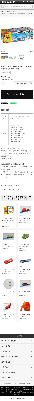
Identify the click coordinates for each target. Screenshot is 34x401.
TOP (2, 11)
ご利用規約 (5, 367)
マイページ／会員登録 (9, 341)
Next (31, 35)
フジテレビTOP (6, 378)
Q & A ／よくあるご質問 (9, 356)
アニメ (6, 11)
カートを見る (5, 346)
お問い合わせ (5, 362)
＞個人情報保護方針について (24, 383)
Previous (3, 35)
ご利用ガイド (5, 351)
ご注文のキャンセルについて (10, 185)
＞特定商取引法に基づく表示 (9, 383)
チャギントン (12, 11)
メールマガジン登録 (8, 372)
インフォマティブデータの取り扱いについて (17, 392)
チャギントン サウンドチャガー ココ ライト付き (25, 246)
